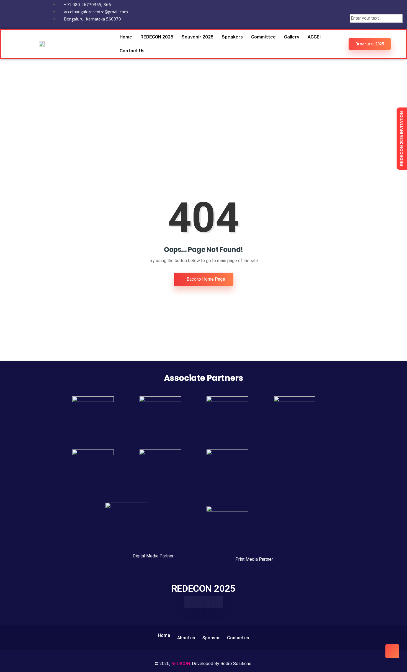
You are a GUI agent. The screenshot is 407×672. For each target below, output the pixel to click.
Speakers (232, 37)
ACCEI (314, 37)
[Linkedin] (336, 13)
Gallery (291, 37)
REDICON (180, 663)
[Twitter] (216, 602)
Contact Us (132, 50)
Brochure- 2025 (370, 44)
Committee (263, 37)
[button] (354, 10)
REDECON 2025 (156, 37)
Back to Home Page (205, 279)
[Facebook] (190, 602)
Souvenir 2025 (197, 37)
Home (126, 37)
